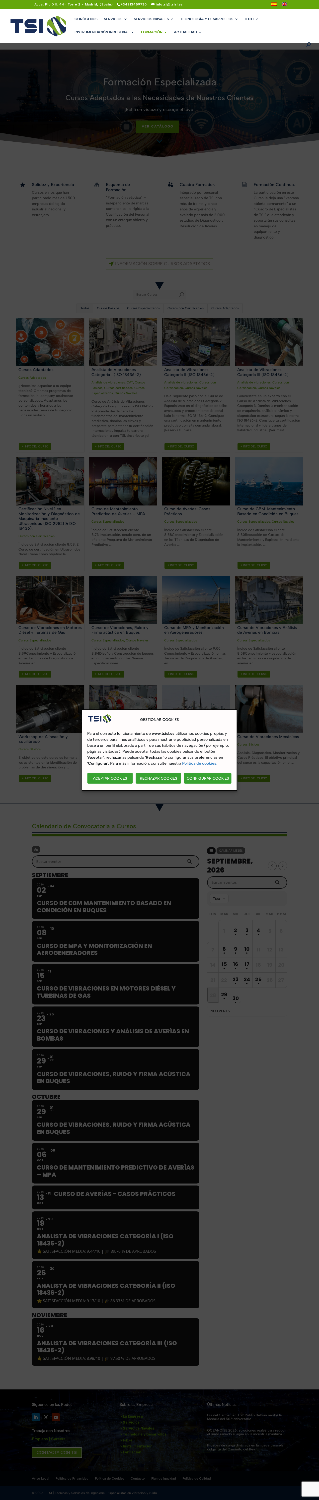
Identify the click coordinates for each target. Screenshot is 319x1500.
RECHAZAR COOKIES (158, 778)
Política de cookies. (199, 763)
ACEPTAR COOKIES (110, 778)
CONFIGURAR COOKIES (208, 778)
